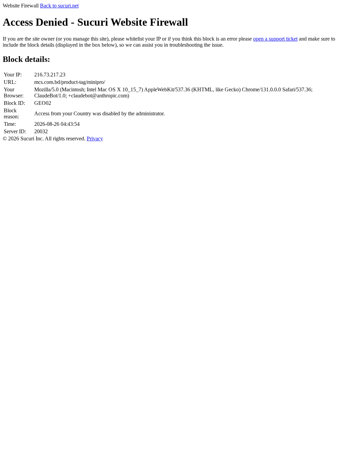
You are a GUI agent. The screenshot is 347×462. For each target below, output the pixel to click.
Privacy (95, 138)
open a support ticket (275, 39)
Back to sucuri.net (59, 5)
